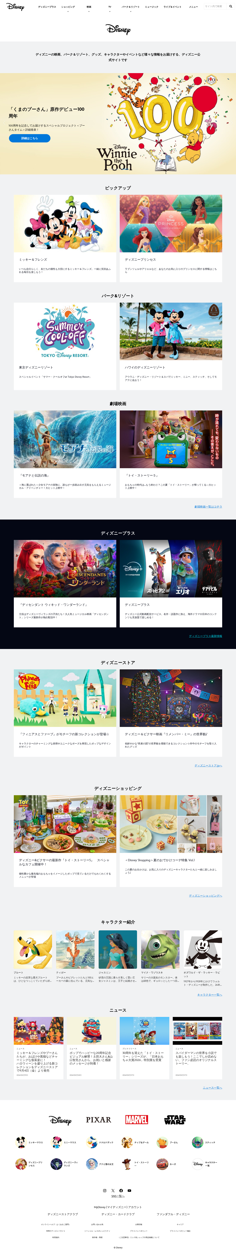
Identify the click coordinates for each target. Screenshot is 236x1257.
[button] (4, 123)
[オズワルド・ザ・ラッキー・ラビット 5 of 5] (203, 949)
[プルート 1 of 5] (33, 949)
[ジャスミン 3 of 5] (118, 949)
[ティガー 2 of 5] (75, 949)
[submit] (231, 6)
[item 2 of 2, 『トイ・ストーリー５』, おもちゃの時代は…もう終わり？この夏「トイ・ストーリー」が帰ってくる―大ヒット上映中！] (171, 439)
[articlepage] (38, 1031)
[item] (68, 6)
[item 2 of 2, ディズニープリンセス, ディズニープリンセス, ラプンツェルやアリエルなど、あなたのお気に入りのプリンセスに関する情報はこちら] (171, 224)
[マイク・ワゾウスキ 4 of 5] (160, 949)
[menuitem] (47, 6)
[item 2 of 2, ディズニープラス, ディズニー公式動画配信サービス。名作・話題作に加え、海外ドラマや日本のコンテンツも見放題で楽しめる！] (171, 569)
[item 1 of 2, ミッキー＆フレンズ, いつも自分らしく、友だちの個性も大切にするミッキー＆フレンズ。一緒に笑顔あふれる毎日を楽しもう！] (65, 224)
